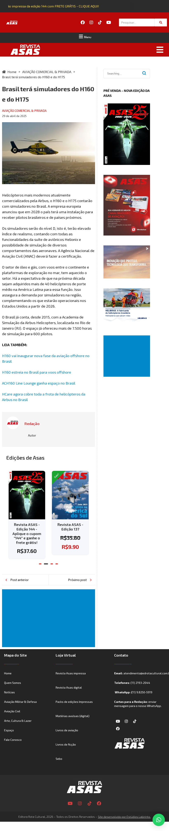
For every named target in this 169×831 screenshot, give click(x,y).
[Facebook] (83, 22)
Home (8, 673)
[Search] (161, 22)
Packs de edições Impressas (74, 701)
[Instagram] (91, 22)
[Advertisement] (49, 618)
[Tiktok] (100, 22)
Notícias (9, 692)
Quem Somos (12, 682)
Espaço (9, 730)
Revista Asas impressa (71, 673)
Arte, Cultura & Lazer (18, 720)
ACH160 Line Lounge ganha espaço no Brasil (38, 383)
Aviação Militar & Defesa (20, 701)
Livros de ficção (66, 744)
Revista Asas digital (69, 687)
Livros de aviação (67, 730)
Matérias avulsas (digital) (72, 716)
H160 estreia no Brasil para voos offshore (36, 372)
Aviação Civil (12, 711)
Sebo (59, 758)
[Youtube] (109, 22)
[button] (84, 36)
